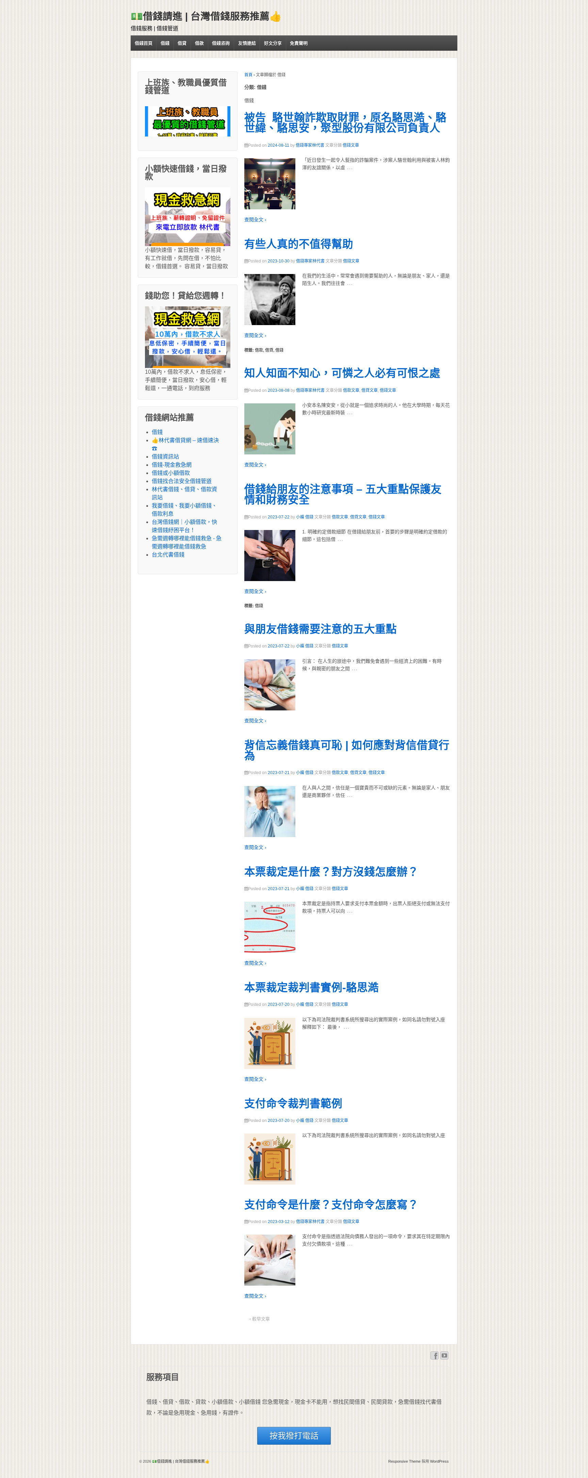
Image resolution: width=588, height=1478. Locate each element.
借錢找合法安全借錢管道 (182, 481)
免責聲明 (299, 43)
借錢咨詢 (221, 43)
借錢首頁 (143, 43)
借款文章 (351, 390)
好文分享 (273, 43)
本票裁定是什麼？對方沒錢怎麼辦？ (331, 872)
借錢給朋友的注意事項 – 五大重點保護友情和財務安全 (343, 494)
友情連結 (247, 43)
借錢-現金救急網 (172, 465)
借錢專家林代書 (310, 145)
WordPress (439, 1461)
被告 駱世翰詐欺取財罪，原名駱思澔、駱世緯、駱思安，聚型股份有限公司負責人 (345, 122)
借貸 (182, 43)
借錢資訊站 (165, 457)
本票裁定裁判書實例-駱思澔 (311, 987)
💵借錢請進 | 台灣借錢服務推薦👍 (206, 16)
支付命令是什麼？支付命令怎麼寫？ (331, 1205)
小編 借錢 (304, 517)
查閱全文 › (255, 219)
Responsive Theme (404, 1461)
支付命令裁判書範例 (293, 1103)
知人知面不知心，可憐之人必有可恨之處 (342, 373)
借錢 (165, 43)
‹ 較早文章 (259, 1318)
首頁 (248, 75)
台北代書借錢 (168, 555)
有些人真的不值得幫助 (298, 244)
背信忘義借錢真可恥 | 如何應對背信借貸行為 (347, 750)
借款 (199, 43)
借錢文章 (351, 145)
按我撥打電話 (294, 1435)
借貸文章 (369, 390)
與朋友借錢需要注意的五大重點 (320, 629)
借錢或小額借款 (171, 473)
